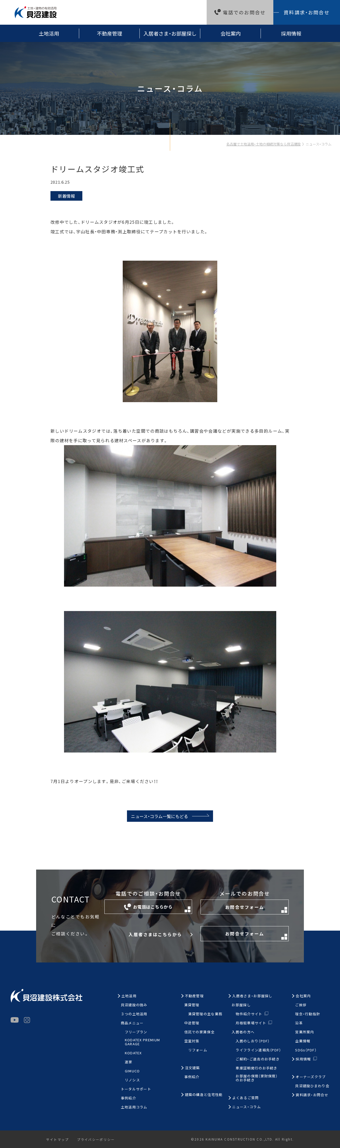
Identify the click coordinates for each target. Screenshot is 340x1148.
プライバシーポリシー (96, 1139)
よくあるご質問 (245, 1098)
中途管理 (191, 1023)
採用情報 (291, 33)
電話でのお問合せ (244, 12)
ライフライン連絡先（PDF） (258, 1050)
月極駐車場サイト (251, 1023)
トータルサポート (136, 1089)
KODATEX (133, 1053)
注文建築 (192, 1068)
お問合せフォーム (244, 907)
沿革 (299, 1023)
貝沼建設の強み (134, 1005)
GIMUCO (132, 1071)
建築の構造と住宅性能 (204, 1095)
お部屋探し (241, 1005)
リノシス (132, 1080)
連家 (129, 1062)
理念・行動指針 (307, 1014)
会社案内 (230, 33)
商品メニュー (132, 1023)
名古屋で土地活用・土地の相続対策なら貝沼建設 (263, 144)
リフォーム (197, 1050)
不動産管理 (109, 33)
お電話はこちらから (152, 907)
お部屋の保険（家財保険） (257, 1078)
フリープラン (136, 1032)
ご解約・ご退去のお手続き (258, 1059)
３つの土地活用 (134, 1014)
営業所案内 (304, 1032)
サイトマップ (57, 1139)
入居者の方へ (243, 1032)
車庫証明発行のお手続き (256, 1068)
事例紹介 (128, 1098)
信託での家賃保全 (199, 1032)
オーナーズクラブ (311, 1077)
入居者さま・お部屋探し (170, 33)
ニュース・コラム (319, 144)
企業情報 (302, 1041)
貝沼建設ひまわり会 (312, 1086)
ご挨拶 (301, 1005)
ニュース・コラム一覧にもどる (159, 816)
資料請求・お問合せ (306, 12)
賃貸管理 (191, 1005)
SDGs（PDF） (306, 1050)
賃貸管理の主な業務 (205, 1014)
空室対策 (191, 1041)
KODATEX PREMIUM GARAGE (142, 1042)
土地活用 (49, 33)
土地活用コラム (134, 1107)
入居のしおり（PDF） (253, 1041)
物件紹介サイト (249, 1014)
